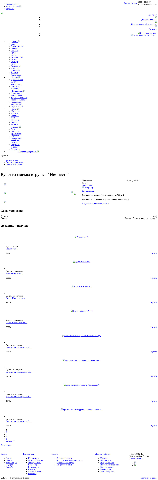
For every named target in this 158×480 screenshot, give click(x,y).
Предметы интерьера (15, 146)
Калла (13, 55)
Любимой (15, 116)
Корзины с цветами (19, 98)
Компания (152, 15)
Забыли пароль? (107, 471)
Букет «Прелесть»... (14, 273)
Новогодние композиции (16, 103)
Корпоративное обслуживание (144, 24)
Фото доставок (34, 463)
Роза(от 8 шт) (11, 249)
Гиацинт (14, 51)
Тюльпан (14, 73)
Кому (14, 109)
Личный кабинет (102, 454)
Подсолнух (15, 66)
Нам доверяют (34, 467)
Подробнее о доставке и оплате (95, 203)
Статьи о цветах (35, 471)
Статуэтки (15, 149)
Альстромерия (17, 46)
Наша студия (33, 458)
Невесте (14, 122)
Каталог (4, 454)
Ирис (13, 53)
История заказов (107, 463)
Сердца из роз (17, 106)
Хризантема (16, 75)
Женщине (15, 111)
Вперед (9, 441)
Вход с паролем (12, 6)
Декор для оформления (16, 132)
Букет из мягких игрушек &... (18, 347)
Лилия (13, 59)
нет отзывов (87, 185)
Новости (31, 469)
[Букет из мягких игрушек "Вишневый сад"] (81, 336)
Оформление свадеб (65, 463)
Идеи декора (28, 454)
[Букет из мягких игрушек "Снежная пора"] (81, 360)
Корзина (103, 458)
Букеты (14, 77)
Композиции (17, 91)
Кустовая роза (17, 57)
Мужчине (15, 120)
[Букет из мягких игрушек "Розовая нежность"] (81, 409)
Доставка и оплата (149, 19)
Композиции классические (16, 94)
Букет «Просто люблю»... (16, 323)
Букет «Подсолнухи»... (15, 298)
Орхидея (14, 62)
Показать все (6, 445)
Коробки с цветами (19, 100)
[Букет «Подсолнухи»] (81, 286)
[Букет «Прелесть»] (81, 262)
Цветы (15, 42)
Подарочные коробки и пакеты (16, 140)
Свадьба (9, 467)
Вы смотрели (12, 4)
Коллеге (14, 113)
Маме (13, 118)
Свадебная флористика (28, 151)
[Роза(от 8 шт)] (81, 237)
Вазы (13, 129)
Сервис (55, 454)
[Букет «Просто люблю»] (81, 311)
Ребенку (14, 124)
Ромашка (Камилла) (15, 69)
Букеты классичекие (16, 83)
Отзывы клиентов (35, 460)
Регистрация (105, 469)
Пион (13, 64)
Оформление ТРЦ (64, 465)
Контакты (153, 29)
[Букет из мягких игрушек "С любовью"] (81, 385)
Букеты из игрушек (15, 87)
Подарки (15, 127)
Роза (13, 44)
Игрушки (15, 136)
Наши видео (33, 465)
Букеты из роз (17, 80)
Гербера (14, 48)
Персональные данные (109, 465)
